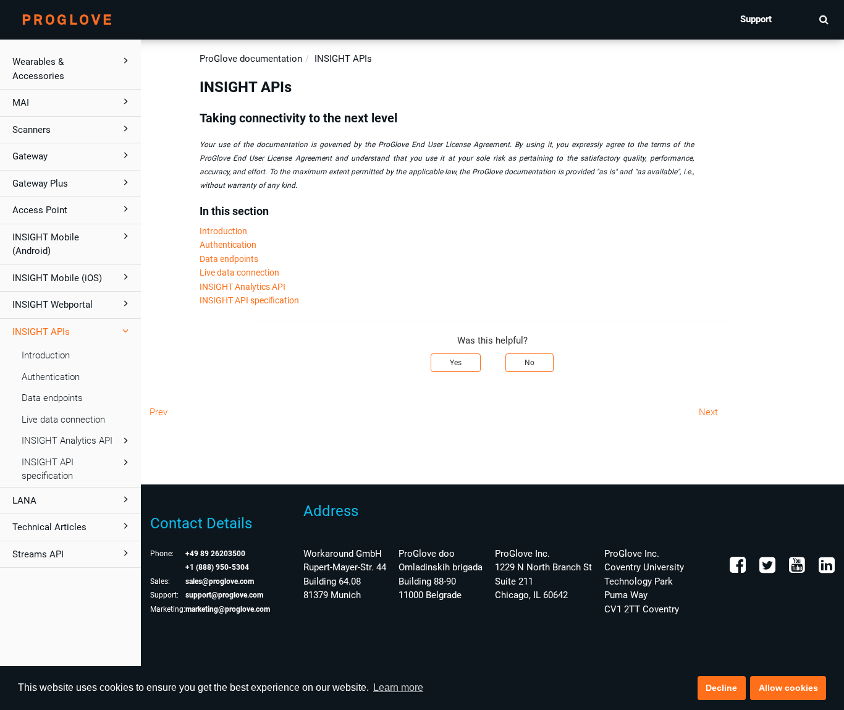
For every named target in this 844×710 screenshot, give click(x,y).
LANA (24, 500)
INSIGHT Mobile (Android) (45, 244)
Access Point (39, 210)
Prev (158, 412)
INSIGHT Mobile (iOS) (57, 278)
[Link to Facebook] (738, 568)
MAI (20, 102)
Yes (456, 362)
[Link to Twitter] (766, 568)
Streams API (38, 554)
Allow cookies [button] (788, 688)
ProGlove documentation (251, 58)
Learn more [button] (398, 687)
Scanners (31, 129)
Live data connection (63, 419)
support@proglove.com (224, 595)
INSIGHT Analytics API (67, 440)
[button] (824, 19)
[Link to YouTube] (796, 568)
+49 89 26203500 (215, 553)
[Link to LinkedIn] (825, 568)
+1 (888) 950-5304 (217, 567)
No (529, 362)
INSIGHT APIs (41, 331)
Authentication (51, 376)
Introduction (46, 355)
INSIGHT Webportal (52, 304)
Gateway (30, 156)
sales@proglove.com (219, 581)
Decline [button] (721, 688)
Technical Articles (49, 527)
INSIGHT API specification (48, 469)
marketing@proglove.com (227, 609)
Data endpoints (52, 398)
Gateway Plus (40, 183)
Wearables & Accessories (38, 69)
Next (708, 412)
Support (756, 19)
